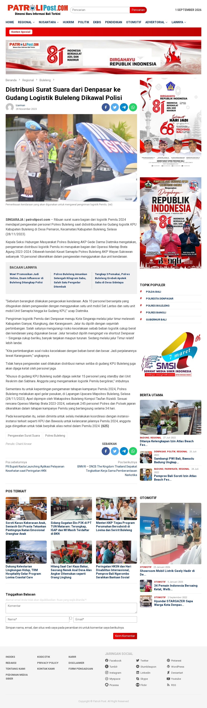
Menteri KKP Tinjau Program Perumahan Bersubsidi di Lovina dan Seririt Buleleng (115, 526)
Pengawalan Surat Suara (24, 435)
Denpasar (160, 451)
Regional (155, 437)
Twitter (144, 660)
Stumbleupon (148, 666)
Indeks (10, 656)
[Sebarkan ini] (106, 107)
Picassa (114, 685)
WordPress (177, 666)
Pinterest (176, 660)
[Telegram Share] (124, 107)
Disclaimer (76, 662)
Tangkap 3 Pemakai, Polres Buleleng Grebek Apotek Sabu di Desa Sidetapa (112, 278)
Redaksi (11, 662)
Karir (72, 656)
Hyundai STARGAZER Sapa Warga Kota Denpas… (173, 603)
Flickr (143, 685)
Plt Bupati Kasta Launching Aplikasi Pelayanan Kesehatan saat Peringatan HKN (35, 466)
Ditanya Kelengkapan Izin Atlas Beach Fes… (167, 443)
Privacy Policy (47, 662)
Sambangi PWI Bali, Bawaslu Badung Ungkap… (174, 460)
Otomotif (145, 567)
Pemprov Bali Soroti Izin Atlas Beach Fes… (175, 477)
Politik (171, 451)
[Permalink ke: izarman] (10, 107)
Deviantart (177, 672)
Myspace (115, 678)
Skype (144, 678)
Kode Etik (43, 656)
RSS (173, 685)
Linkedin (145, 672)
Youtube (176, 678)
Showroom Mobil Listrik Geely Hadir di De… (167, 572)
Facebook (115, 660)
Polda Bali (153, 291)
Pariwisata (171, 469)
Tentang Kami (15, 668)
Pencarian (138, 10)
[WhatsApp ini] (133, 107)
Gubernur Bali (156, 319)
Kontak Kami (46, 668)
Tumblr (113, 666)
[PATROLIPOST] (38, 9)
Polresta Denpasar (159, 298)
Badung (144, 437)
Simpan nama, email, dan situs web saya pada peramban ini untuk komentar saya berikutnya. (65, 627)
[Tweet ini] (115, 107)
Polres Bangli (156, 312)
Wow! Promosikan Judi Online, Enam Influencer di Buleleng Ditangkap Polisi (26, 278)
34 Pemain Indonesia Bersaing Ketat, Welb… (175, 587)
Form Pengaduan (81, 668)
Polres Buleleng (55, 435)
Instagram (115, 672)
